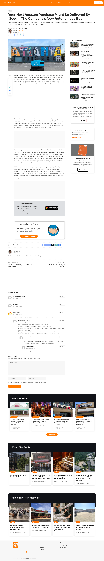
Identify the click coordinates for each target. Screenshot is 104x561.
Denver (12, 522)
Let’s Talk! (82, 120)
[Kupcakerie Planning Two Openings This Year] (74, 64)
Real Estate (59, 2)
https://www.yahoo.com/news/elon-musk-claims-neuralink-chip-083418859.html (44, 341)
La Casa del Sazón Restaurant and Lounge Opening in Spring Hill (85, 527)
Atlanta (13, 471)
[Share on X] (17, 35)
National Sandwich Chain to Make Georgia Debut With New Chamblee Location (88, 44)
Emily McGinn (90, 66)
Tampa (77, 522)
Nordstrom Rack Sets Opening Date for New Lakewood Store (17, 527)
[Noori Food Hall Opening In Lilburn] (74, 80)
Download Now (82, 169)
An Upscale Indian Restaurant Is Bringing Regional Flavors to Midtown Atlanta (63, 476)
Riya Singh (90, 47)
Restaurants (46, 2)
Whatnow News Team (15, 427)
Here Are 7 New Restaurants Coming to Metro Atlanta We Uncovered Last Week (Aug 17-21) (87, 54)
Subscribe (98, 2)
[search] (91, 3)
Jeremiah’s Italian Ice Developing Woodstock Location (87, 87)
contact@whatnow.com (28, 552)
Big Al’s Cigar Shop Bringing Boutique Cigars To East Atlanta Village (88, 71)
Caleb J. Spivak (21, 30)
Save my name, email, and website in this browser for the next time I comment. (28, 382)
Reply (63, 296)
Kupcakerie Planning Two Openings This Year (87, 63)
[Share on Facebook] (14, 35)
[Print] (23, 35)
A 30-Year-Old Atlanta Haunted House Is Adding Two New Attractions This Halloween (40, 421)
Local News (14, 416)
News (56, 522)
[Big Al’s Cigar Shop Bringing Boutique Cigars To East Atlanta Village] (74, 72)
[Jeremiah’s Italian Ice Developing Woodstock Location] (74, 88)
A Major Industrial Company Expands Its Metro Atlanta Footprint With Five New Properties (88, 96)
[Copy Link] (20, 35)
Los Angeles (36, 522)
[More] (26, 35)
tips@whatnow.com (77, 137)
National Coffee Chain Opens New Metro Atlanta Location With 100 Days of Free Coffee (41, 476)
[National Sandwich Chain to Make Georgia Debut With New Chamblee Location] (74, 44)
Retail (52, 2)
